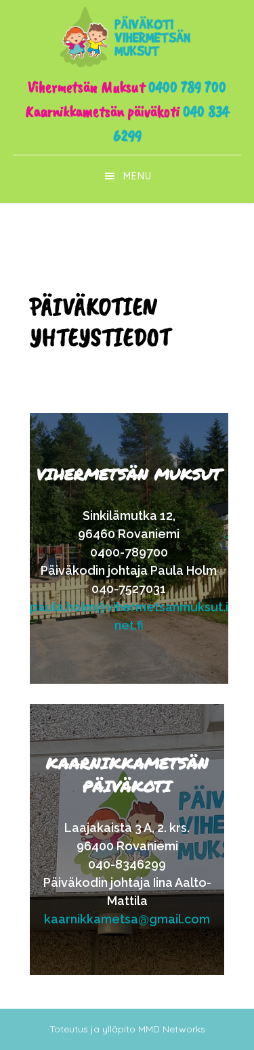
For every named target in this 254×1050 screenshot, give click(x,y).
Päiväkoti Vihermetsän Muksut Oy (127, 37)
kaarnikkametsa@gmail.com (127, 919)
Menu (137, 176)
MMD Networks (171, 1029)
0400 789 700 (187, 86)
